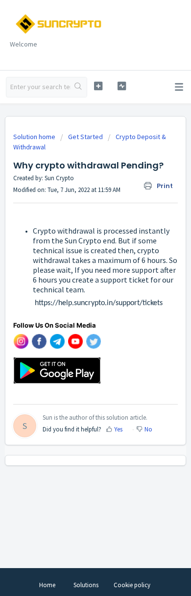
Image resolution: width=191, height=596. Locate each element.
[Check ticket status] (121, 86)
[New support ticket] (98, 86)
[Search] (79, 87)
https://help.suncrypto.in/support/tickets (88, 303)
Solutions (85, 585)
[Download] (77, 293)
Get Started (85, 136)
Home (47, 585)
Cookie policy (132, 585)
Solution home (35, 136)
